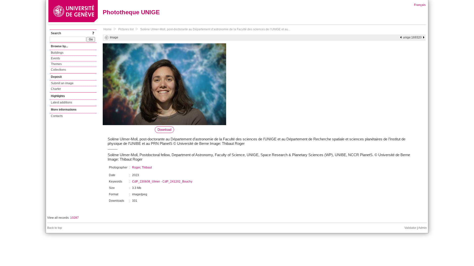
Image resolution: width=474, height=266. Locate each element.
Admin (422, 228)
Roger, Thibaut (142, 167)
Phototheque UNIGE (131, 12)
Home (107, 29)
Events (55, 58)
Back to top (54, 228)
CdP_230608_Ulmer (146, 181)
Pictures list (126, 29)
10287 (74, 217)
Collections (58, 69)
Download (164, 130)
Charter (56, 89)
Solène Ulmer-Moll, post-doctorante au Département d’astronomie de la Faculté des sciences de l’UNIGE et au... (215, 29)
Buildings (57, 52)
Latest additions (61, 102)
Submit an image (62, 83)
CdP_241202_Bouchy (177, 181)
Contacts (57, 116)
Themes (56, 64)
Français (420, 5)
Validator (410, 228)
